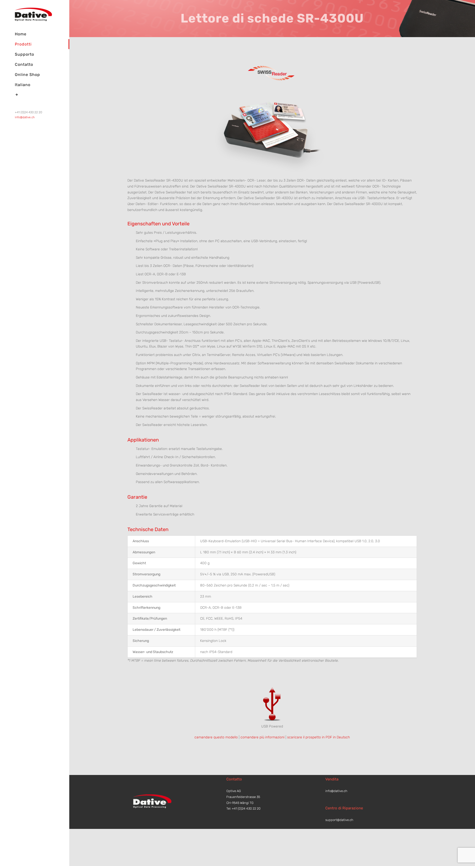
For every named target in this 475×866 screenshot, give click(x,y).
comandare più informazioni (262, 737)
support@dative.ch (339, 820)
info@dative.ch (25, 117)
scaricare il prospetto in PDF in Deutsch (318, 737)
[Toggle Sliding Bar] (34, 95)
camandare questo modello (216, 737)
